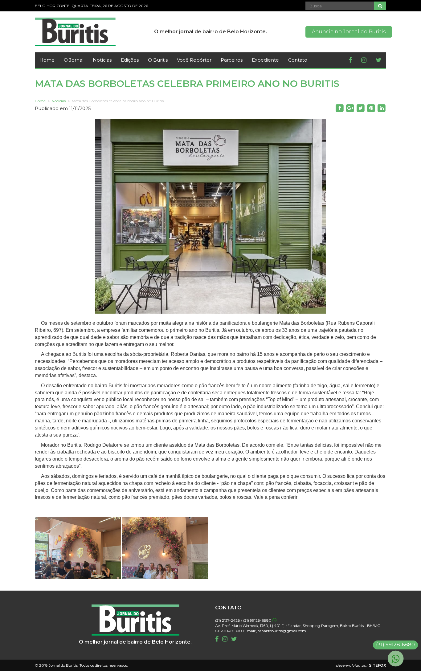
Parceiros (232, 60)
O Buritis (158, 60)
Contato (297, 60)
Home (47, 60)
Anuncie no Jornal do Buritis (349, 32)
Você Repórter (194, 60)
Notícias (102, 60)
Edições (130, 60)
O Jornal (74, 60)
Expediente (265, 60)
